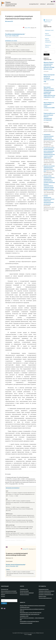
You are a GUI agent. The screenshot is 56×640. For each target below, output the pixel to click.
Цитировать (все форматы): (12, 487)
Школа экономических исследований (8, 591)
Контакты (3, 596)
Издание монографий (24, 591)
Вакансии (3, 594)
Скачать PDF (27, 27)
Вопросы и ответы (42, 596)
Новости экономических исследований (9, 592)
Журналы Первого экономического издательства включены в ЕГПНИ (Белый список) (49, 66)
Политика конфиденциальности (45, 598)
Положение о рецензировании (45, 592)
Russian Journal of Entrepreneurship (15, 564)
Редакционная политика (43, 589)
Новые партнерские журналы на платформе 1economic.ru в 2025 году (49, 78)
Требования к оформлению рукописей (46, 591)
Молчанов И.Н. (9, 21)
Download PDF (25, 549)
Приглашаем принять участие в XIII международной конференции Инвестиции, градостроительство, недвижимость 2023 (49, 92)
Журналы (42, 4)
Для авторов (50, 4)
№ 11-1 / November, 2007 (12, 566)
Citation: (8, 569)
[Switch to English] (54, 1)
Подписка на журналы (24, 594)
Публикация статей (49, 30)
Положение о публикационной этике (46, 594)
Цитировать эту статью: (11, 40)
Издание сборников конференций (48, 40)
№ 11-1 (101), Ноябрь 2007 (12, 35)
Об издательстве (33, 4)
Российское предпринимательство (15, 34)
